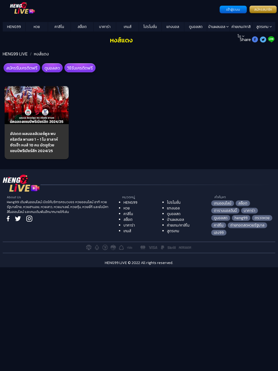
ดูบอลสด (196, 27)
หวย (37, 27)
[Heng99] (110, 9)
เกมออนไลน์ (222, 203)
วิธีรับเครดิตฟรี (80, 68)
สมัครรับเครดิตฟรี (21, 68)
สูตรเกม (262, 27)
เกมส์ (127, 27)
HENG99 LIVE (15, 54)
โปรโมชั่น (150, 27)
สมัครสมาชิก (263, 9)
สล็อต (82, 27)
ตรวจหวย (262, 218)
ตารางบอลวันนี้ (225, 210)
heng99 (241, 218)
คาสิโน (59, 27)
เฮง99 (219, 232)
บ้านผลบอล (217, 27)
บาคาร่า (104, 27)
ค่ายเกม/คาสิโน (241, 28)
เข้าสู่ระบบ (233, 9)
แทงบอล (172, 27)
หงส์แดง (41, 54)
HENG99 (14, 27)
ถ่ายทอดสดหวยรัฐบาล (247, 225)
